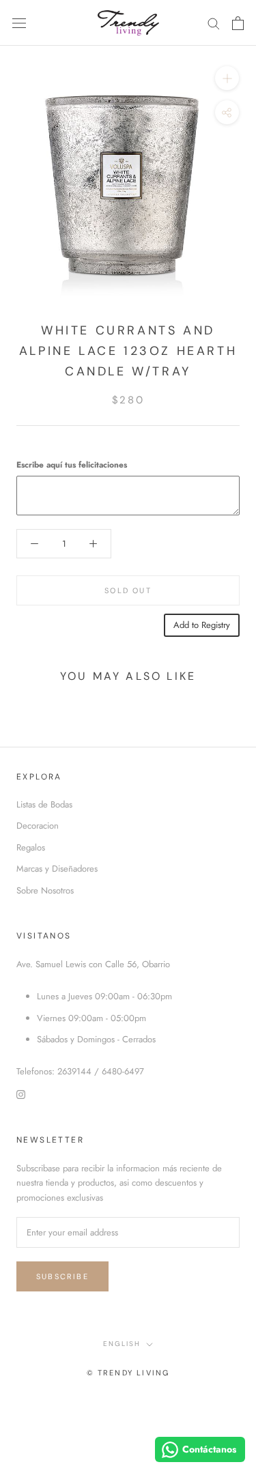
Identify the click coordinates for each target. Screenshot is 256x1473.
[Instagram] (20, 1094)
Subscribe (62, 1276)
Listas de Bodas (44, 804)
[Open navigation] (19, 23)
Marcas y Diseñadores (57, 868)
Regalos (30, 847)
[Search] (214, 23)
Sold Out (128, 590)
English (122, 1343)
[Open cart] (238, 23)
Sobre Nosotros (45, 890)
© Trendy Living (128, 1372)
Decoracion (37, 825)
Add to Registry (201, 624)
